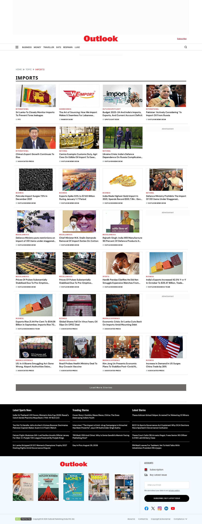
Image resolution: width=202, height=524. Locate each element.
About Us (131, 519)
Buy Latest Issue (158, 474)
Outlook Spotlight (112, 109)
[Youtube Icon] (173, 508)
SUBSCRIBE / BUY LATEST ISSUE (167, 498)
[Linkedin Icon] (166, 508)
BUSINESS (27, 47)
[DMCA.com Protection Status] (23, 519)
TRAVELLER (48, 47)
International (22, 109)
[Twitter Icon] (153, 508)
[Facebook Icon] (146, 508)
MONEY (37, 47)
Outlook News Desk (157, 119)
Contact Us (143, 519)
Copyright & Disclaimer (160, 519)
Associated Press (26, 161)
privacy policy (174, 490)
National (63, 151)
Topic (29, 69)
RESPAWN (68, 47)
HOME (19, 69)
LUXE (77, 47)
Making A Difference (111, 318)
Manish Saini (67, 119)
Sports (106, 276)
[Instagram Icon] (159, 508)
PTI (19, 119)
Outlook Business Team (159, 287)
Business (20, 193)
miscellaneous (22, 234)
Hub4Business (65, 109)
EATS (58, 47)
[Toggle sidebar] (17, 47)
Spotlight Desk (112, 119)
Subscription (156, 469)
